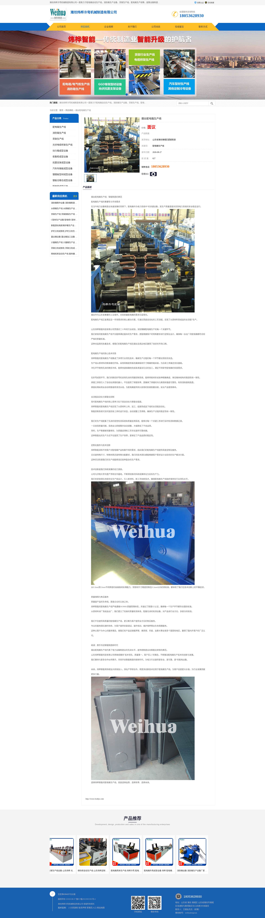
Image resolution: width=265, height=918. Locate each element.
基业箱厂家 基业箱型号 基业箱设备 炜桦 (200, 871)
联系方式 (203, 27)
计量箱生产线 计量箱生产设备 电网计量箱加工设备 (64, 242)
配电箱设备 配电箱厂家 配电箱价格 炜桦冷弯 (169, 871)
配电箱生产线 (59, 127)
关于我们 (132, 27)
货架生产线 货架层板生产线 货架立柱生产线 (64, 214)
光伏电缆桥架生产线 (62, 145)
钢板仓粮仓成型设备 (62, 180)
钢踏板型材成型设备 (62, 174)
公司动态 (155, 27)
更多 (75, 196)
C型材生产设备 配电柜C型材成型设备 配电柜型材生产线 (64, 220)
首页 (61, 110)
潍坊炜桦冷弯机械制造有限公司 (70, 904)
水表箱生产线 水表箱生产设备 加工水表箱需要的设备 (64, 208)
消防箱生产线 (59, 133)
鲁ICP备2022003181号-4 (86, 899)
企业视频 (108, 27)
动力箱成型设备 (60, 151)
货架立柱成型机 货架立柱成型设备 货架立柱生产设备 (64, 248)
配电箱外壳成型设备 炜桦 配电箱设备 (100, 871)
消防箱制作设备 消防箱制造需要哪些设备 (64, 203)
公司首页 (61, 27)
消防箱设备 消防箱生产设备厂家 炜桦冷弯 (135, 871)
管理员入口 (91, 908)
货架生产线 (58, 139)
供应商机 (85, 27)
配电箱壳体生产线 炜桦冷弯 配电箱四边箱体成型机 (72, 871)
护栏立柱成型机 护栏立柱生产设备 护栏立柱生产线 (64, 231)
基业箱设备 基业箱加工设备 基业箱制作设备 (64, 237)
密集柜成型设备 (60, 156)
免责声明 (82, 908)
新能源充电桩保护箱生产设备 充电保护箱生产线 (64, 225)
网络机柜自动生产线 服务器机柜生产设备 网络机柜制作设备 (64, 254)
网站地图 (101, 908)
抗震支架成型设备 (61, 162)
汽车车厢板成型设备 (62, 168)
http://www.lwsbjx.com (95, 799)
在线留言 (179, 27)
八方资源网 (73, 908)
